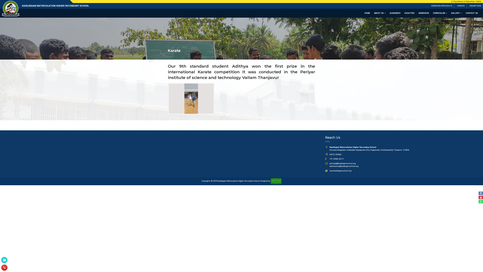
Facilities (409, 13)
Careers (461, 6)
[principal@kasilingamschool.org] (4, 260)
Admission (423, 13)
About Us (379, 13)
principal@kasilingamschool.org (343, 163)
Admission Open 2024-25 (441, 6)
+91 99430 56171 (337, 159)
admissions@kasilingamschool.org (344, 166)
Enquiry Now (475, 6)
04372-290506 (335, 154)
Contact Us (472, 13)
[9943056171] (4, 267)
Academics (395, 13)
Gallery (455, 13)
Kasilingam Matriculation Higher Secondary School (55, 5)
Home (367, 13)
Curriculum (439, 13)
